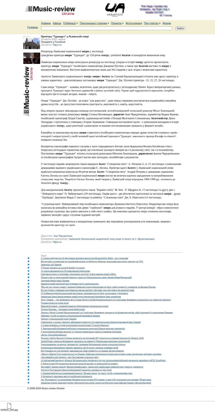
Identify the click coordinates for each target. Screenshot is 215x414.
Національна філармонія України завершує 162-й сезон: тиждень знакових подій (79, 348)
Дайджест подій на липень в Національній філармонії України (70, 316)
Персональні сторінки (94, 23)
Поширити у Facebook (53, 42)
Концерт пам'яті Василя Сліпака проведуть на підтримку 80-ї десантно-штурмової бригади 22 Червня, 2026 (92, 338)
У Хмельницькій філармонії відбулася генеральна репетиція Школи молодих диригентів (83, 328)
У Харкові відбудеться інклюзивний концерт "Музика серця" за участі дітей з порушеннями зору (86, 373)
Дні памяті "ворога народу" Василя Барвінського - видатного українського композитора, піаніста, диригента (92, 367)
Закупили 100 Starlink (51, 265)
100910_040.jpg (9, 409)
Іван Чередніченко (63, 236)
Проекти (116, 23)
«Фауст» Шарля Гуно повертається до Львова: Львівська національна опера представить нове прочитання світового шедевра (101, 354)
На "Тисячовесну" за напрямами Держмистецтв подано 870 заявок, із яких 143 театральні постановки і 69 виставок (96, 380)
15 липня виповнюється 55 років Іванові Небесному (65, 271)
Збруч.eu (57, 45)
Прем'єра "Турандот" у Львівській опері (65, 36)
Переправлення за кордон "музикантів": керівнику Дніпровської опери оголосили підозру (83, 344)
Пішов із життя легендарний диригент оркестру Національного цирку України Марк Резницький (86, 277)
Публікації (69, 23)
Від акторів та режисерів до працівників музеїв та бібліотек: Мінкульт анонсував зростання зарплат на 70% (92, 261)
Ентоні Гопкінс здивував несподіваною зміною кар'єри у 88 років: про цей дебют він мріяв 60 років (87, 290)
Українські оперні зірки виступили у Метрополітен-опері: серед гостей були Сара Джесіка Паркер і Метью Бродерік (96, 383)
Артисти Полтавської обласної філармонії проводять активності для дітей (76, 370)
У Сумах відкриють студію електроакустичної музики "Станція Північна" (75, 325)
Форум (167, 23)
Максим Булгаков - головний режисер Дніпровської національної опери (74, 306)
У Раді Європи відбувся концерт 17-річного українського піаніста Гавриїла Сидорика (81, 332)
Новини (46, 23)
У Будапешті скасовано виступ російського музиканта (66, 376)
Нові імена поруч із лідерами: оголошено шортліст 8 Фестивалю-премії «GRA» (78, 274)
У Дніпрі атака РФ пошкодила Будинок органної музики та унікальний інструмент (79, 364)
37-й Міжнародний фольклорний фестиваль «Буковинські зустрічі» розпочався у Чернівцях (84, 293)
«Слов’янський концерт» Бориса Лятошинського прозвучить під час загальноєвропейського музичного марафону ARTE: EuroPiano (103, 360)
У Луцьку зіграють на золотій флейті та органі (63, 268)
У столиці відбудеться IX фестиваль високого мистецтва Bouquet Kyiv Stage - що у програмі (84, 258)
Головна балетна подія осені (55, 303)
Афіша (57, 23)
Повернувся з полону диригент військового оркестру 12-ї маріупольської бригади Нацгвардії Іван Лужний (91, 322)
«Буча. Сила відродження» (54, 335)
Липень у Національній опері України (58, 319)
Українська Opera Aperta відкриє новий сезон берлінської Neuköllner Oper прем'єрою (81, 296)
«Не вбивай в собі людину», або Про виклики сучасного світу (70, 357)
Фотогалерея (134, 23)
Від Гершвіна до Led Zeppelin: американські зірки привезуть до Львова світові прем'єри (82, 351)
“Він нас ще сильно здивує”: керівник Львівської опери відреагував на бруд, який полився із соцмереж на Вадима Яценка (98, 287)
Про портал (151, 23)
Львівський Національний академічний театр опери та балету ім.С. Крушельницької (112, 239)
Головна (32, 27)
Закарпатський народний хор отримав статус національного (70, 284)
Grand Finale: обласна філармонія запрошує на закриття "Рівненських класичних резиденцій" (85, 341)
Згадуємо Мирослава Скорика (55, 281)
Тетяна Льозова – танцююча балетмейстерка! (63, 309)
